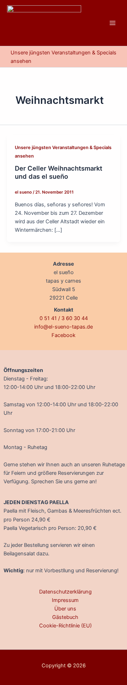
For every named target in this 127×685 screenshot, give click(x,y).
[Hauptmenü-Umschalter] (112, 23)
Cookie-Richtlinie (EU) (65, 625)
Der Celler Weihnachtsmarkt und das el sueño (58, 172)
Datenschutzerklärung (65, 592)
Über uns (65, 609)
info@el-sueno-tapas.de (63, 327)
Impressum (65, 600)
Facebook (63, 335)
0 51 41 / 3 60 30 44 (64, 318)
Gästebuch (65, 617)
